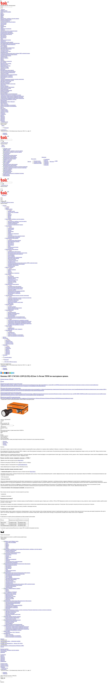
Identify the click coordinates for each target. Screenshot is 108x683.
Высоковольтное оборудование (14, 286)
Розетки (84, 393)
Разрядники (3, 393)
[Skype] (11, 373)
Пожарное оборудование (32, 390)
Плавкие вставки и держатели (60, 393)
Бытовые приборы (12, 306)
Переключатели (62, 398)
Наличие (5, 441)
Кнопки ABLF (11, 398)
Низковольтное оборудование (14, 251)
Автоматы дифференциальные (34, 393)
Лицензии (2, 658)
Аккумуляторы (35, 389)
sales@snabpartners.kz (22, 464)
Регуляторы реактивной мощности (24, 389)
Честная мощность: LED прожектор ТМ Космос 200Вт (12, 645)
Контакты (2, 660)
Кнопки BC (49, 398)
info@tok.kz (3, 129)
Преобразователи (80, 389)
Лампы (30, 398)
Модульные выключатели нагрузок (93, 393)
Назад (8, 206)
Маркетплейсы (11, 328)
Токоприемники (40, 390)
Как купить (8, 340)
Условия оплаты (3, 663)
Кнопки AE (34, 398)
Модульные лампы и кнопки (12, 393)
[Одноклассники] (3, 373)
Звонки (26, 393)
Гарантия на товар (4, 665)
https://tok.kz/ (20, 460)
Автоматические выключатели (47, 393)
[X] (6, 373)
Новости (2, 638)
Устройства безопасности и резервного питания (18, 320)
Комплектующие (69, 398)
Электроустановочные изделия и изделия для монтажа (19, 297)
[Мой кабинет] (1, 187)
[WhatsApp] (10, 373)
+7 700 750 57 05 (4, 121)
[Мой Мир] (5, 373)
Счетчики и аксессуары (72, 389)
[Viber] (8, 373)
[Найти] (1, 8)
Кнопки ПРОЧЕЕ (55, 398)
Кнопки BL (39, 398)
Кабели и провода (12, 269)
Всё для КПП (11, 276)
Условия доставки (4, 664)
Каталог (7, 207)
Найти (2, 678)
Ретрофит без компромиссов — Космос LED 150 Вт (11, 643)
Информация (3, 661)
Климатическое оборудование (14, 240)
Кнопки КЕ (26, 398)
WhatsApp (5, 134)
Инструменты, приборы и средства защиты (17, 221)
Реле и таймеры (41, 389)
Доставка (5, 444)
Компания (8, 347)
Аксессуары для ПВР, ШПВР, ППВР (75, 393)
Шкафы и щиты (11, 211)
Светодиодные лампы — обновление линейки (10, 641)
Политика (2, 667)
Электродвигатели (63, 389)
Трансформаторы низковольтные (52, 389)
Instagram (5, 133)
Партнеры (2, 659)
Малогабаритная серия (19, 398)
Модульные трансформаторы (37, 394)
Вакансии (2, 656)
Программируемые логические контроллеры (17, 390)
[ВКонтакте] (1, 373)
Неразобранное (11, 332)
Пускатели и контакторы (26, 394)
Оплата (4, 443)
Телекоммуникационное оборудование (8, 389)
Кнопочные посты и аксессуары (14, 394)
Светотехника (11, 228)
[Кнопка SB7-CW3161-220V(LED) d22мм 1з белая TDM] (14, 418)
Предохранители (21, 393)
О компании (3, 654)
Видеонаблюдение (12, 312)
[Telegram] (13, 373)
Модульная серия (4, 398)
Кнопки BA (44, 398)
